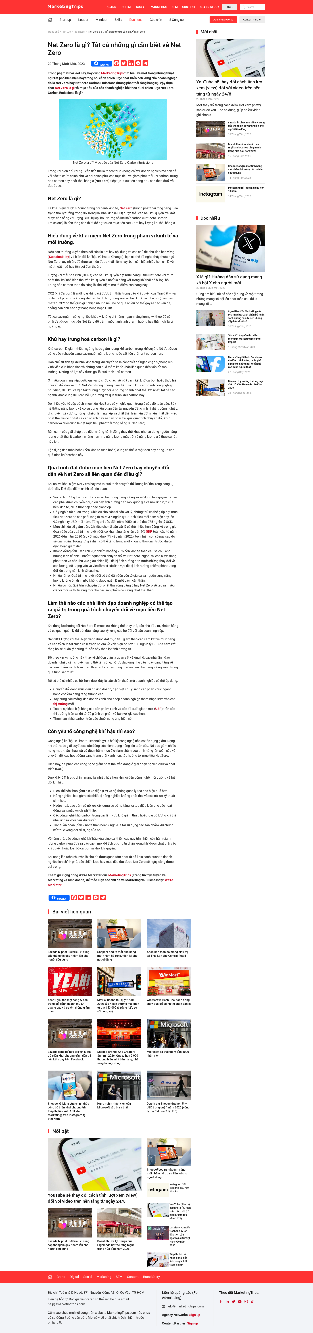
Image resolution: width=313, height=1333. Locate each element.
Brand (111, 7)
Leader (83, 20)
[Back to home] (65, 7)
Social (141, 7)
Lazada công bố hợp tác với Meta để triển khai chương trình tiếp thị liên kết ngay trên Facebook (69, 1055)
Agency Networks (223, 19)
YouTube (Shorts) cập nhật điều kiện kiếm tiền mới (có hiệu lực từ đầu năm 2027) (180, 1211)
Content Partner (252, 19)
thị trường (60, 704)
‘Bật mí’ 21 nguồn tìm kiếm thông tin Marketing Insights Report (244, 338)
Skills (118, 20)
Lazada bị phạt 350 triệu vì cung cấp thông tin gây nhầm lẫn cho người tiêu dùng (68, 955)
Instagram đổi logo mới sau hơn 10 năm (179, 1188)
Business (135, 20)
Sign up (194, 1315)
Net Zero (126, 208)
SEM (175, 7)
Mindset (101, 20)
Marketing (159, 7)
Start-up (65, 20)
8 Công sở (176, 20)
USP (158, 709)
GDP (149, 531)
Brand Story (209, 7)
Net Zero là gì (65, 88)
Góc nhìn (156, 20)
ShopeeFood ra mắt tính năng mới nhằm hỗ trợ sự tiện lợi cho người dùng (117, 955)
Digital (126, 7)
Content (188, 7)
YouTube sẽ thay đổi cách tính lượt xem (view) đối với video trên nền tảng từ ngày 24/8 (230, 88)
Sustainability (59, 257)
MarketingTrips (112, 73)
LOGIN (229, 6)
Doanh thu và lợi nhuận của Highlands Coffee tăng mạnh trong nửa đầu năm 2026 (116, 1245)
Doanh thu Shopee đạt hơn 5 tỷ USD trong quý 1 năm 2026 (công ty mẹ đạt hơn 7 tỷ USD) (168, 1107)
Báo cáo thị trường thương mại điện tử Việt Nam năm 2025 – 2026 (245, 384)
